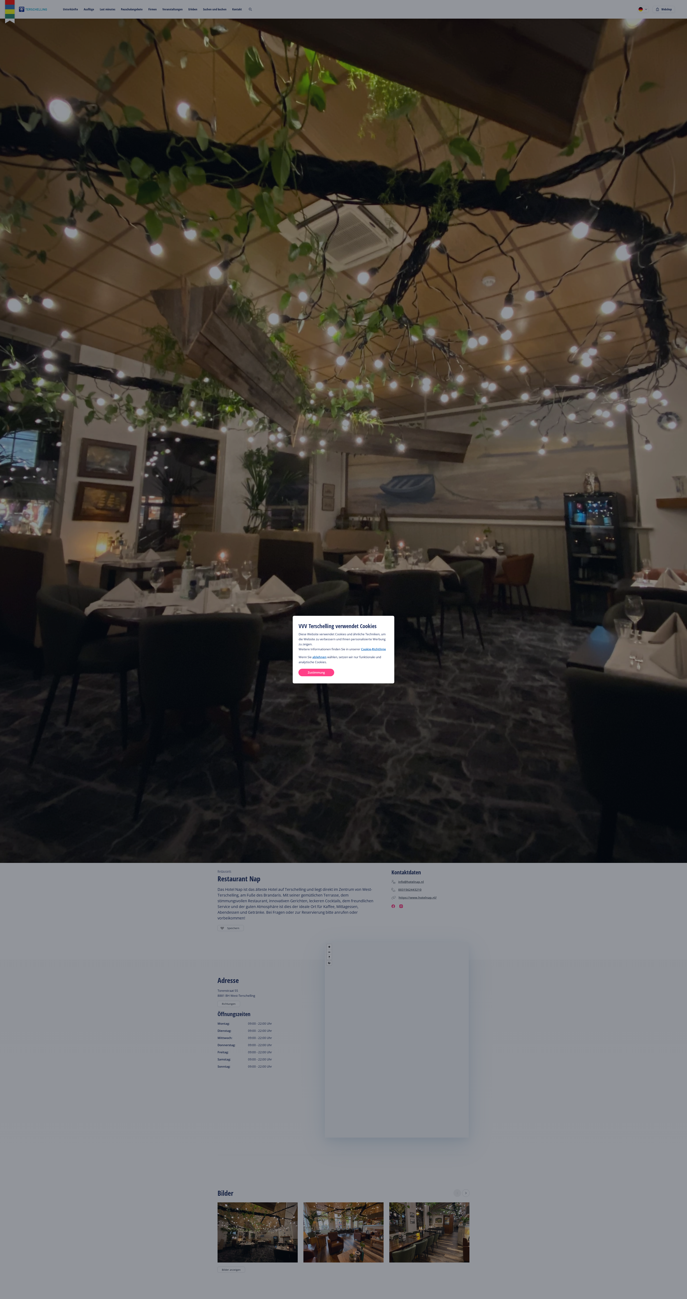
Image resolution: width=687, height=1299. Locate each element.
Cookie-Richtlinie (373, 649)
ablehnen (319, 657)
